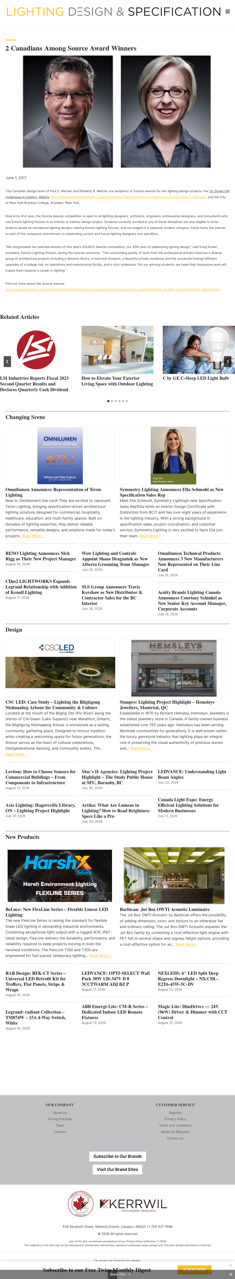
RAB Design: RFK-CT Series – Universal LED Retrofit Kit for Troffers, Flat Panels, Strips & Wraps (36, 981)
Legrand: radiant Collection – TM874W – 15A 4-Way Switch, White (36, 1017)
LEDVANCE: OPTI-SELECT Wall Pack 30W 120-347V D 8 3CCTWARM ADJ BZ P (116, 978)
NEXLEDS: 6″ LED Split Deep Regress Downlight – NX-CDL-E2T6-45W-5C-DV (188, 978)
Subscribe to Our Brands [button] (117, 1156)
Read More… (33, 536)
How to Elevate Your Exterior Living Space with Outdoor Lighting (117, 381)
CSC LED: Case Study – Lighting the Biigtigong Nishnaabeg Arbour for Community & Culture (53, 704)
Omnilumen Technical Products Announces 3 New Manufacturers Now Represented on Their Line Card (190, 562)
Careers (60, 1132)
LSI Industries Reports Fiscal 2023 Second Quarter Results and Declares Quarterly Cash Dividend (34, 384)
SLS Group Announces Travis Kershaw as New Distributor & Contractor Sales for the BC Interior (112, 595)
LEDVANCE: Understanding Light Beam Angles (192, 774)
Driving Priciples (60, 1119)
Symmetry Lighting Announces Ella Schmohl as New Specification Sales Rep (172, 492)
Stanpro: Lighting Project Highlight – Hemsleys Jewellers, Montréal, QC (167, 704)
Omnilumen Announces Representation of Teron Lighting (53, 492)
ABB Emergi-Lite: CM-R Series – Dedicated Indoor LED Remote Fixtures (115, 1012)
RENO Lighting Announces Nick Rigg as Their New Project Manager (41, 556)
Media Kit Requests (175, 1132)
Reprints (175, 1113)
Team (60, 1125)
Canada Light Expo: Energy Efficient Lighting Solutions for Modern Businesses (188, 805)
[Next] (227, 361)
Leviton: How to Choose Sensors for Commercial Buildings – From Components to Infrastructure (41, 777)
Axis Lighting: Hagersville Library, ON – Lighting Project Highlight (41, 807)
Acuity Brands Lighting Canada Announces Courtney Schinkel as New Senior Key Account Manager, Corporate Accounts (192, 601)
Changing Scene (25, 417)
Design (11, 40)
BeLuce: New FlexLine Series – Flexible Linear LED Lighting (57, 912)
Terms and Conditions (175, 1125)
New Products (22, 836)
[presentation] (36, 350)
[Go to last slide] (7, 361)
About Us (60, 1113)
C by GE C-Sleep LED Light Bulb (196, 378)
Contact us (175, 1138)
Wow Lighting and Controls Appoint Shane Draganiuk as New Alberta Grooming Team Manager (115, 559)
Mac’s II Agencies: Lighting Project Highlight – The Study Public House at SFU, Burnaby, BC (117, 777)
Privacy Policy (175, 1119)
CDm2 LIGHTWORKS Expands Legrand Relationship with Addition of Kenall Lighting (41, 587)
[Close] (231, 1265)
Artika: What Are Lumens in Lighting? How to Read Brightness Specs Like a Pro (116, 810)
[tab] (108, 401)
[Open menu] (228, 11)
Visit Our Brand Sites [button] (117, 1169)
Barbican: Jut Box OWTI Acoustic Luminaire (165, 909)
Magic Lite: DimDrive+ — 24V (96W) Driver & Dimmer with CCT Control (192, 1012)
